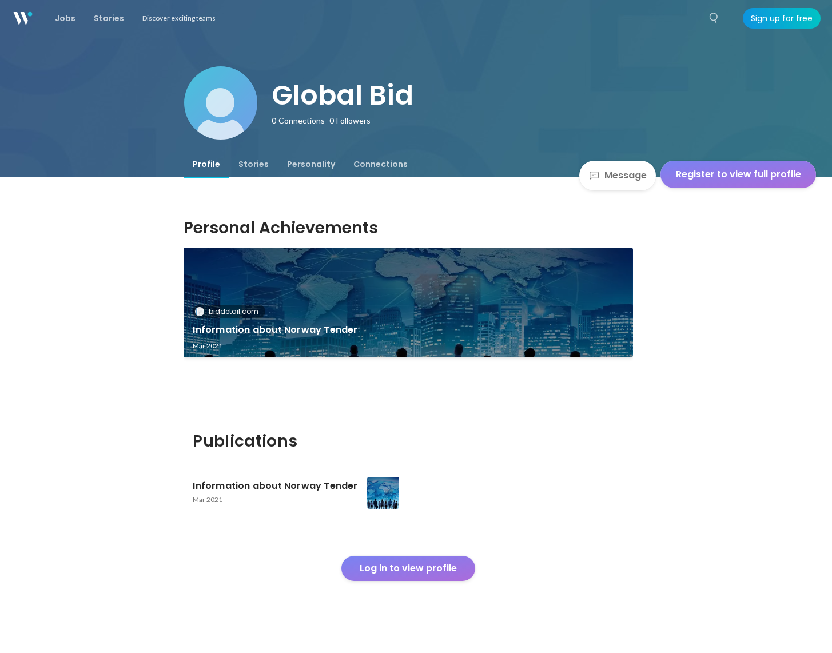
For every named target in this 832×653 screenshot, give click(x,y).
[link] (408, 302)
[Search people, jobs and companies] (714, 18)
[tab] (206, 164)
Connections (380, 164)
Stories (253, 164)
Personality (311, 164)
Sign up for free (782, 18)
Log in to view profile (408, 568)
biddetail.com (233, 311)
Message (625, 175)
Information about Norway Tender (275, 329)
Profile (206, 164)
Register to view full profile (738, 174)
